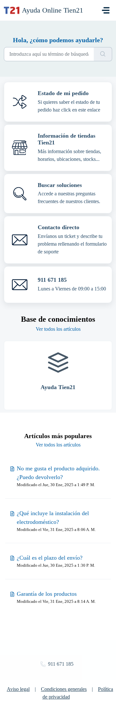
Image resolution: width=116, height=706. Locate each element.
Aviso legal (18, 689)
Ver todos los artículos (58, 329)
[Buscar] (103, 54)
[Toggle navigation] (105, 10)
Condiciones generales (64, 689)
